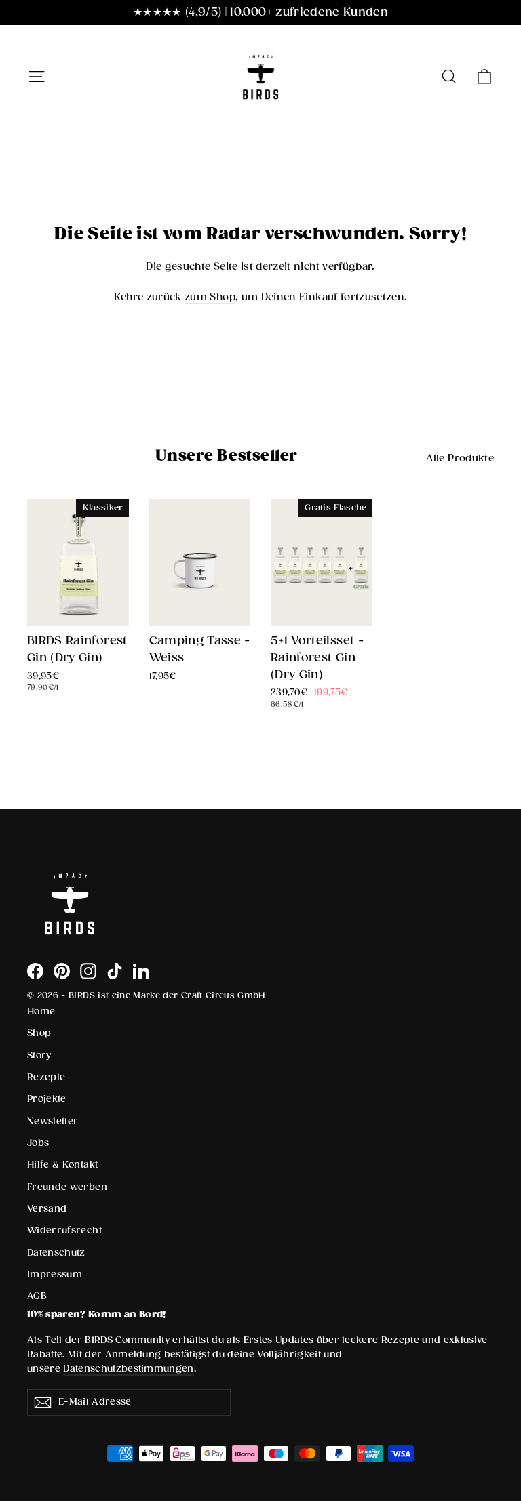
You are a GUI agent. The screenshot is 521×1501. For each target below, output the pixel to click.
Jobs (38, 1143)
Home (41, 1011)
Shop (39, 1033)
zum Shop (210, 297)
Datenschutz (56, 1253)
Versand (46, 1209)
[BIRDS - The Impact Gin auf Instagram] (88, 971)
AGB (37, 1296)
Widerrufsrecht (64, 1230)
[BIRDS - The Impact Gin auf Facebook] (35, 971)
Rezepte (46, 1077)
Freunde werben (67, 1187)
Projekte (46, 1099)
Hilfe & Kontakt (62, 1164)
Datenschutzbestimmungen (128, 1368)
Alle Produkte (460, 458)
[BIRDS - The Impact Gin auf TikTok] (115, 971)
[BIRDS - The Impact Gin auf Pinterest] (62, 971)
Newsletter (53, 1121)
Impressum (54, 1274)
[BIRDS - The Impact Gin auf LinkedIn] (141, 971)
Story (39, 1055)
